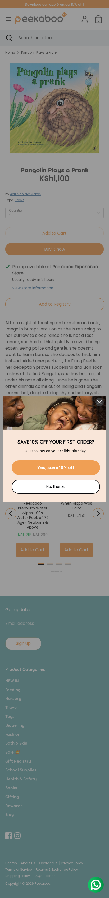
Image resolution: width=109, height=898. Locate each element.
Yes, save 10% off (56, 468)
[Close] (99, 402)
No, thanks (55, 486)
